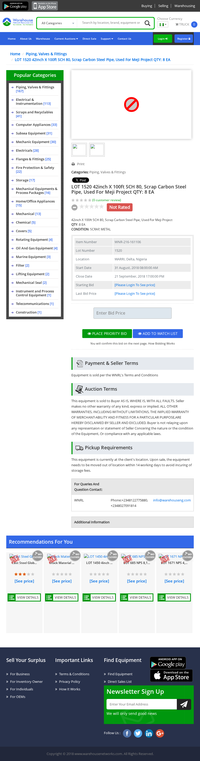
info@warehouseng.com (172, 500)
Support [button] (106, 38)
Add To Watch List (160, 333)
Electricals (27, 150)
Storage (25, 180)
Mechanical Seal (31, 282)
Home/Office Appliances (35, 203)
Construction (28, 312)
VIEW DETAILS (28, 597)
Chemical (25, 222)
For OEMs (17, 696)
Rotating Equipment (34, 239)
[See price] (24, 581)
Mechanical (28, 213)
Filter (22, 265)
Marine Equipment (33, 256)
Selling (163, 5)
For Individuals (21, 689)
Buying (146, 5)
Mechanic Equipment (36, 141)
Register (183, 38)
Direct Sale (89, 38)
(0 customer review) (106, 200)
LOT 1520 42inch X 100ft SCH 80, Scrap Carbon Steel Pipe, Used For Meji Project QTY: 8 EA (92, 59)
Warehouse (43, 38)
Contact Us (124, 38)
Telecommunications (35, 303)
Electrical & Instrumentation (33, 101)
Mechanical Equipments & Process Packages (37, 190)
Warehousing (184, 5)
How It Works (69, 689)
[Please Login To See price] (135, 285)
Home (12, 38)
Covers (24, 231)
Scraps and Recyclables (34, 114)
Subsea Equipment (34, 133)
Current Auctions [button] (65, 38)
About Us (26, 38)
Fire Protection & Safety (35, 169)
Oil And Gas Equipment (37, 248)
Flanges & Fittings (33, 159)
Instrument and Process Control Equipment (35, 293)
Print (80, 164)
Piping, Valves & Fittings (46, 53)
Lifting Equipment (32, 274)
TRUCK (184, 24)
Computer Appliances (36, 124)
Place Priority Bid (109, 333)
